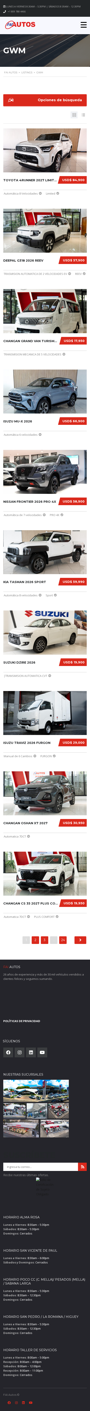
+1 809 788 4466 (17, 11)
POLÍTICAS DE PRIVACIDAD (21, 1021)
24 (63, 940)
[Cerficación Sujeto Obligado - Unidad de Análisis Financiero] (45, 1188)
